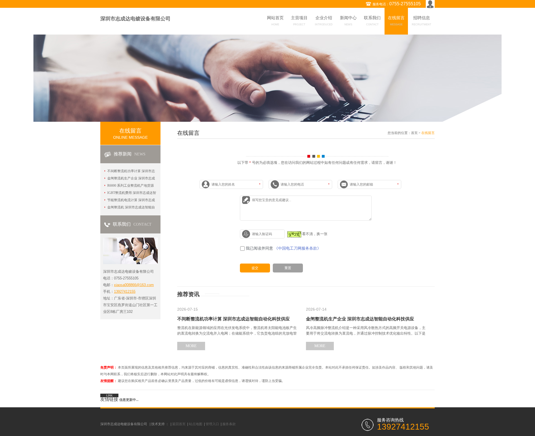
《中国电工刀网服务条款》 (297, 248)
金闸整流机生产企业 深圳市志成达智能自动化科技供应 (360, 318)
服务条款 (229, 424)
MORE (191, 346)
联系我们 (372, 21)
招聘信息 (421, 21)
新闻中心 (348, 21)
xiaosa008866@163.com (134, 285)
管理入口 (212, 424)
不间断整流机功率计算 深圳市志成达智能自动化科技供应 (233, 318)
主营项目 (299, 21)
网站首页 (275, 21)
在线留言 (396, 21)
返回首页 (179, 424)
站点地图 (195, 424)
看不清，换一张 (314, 234)
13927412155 (124, 291)
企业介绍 (324, 21)
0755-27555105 (405, 3)
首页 (414, 133)
